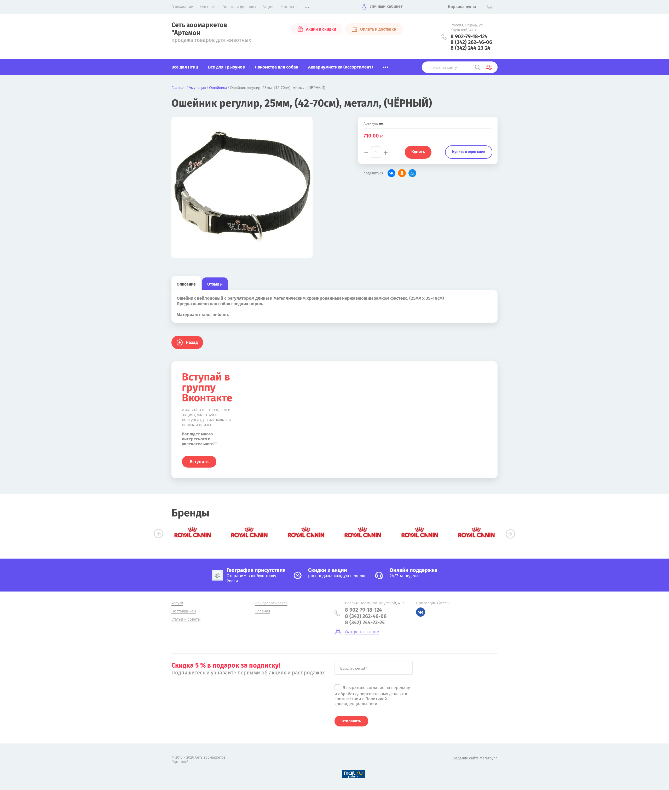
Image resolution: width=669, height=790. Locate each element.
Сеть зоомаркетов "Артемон (199, 29)
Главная (178, 88)
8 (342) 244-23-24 (470, 48)
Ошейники (218, 88)
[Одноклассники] (402, 173)
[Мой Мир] (412, 173)
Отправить (351, 721)
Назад (192, 342)
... (385, 65)
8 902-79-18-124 (469, 36)
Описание (186, 284)
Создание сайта (465, 758)
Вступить (199, 461)
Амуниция (197, 88)
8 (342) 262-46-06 (471, 42)
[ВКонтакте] (391, 173)
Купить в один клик (468, 152)
